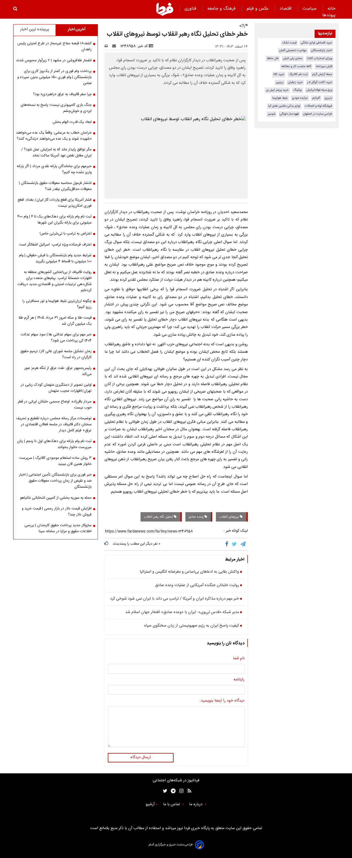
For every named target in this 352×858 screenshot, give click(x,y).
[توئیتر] (164, 791)
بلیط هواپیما (280, 98)
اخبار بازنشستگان (321, 50)
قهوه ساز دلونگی (289, 114)
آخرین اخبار (77, 29)
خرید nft (278, 74)
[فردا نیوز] (164, 9)
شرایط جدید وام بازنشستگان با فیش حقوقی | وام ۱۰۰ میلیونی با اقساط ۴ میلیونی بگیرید (55, 258)
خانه (332, 8)
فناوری (191, 8)
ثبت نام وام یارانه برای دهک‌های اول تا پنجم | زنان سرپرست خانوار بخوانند (54, 444)
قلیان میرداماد (324, 66)
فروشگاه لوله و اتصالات (318, 106)
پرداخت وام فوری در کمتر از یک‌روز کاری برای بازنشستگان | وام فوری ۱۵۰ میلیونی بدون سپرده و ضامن (54, 77)
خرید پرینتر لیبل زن (277, 90)
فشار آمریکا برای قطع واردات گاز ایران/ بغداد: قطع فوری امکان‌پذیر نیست (55, 203)
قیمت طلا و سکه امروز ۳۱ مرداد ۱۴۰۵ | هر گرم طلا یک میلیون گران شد (55, 321)
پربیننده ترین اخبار (34, 29)
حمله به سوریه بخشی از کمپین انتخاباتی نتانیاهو (56, 498)
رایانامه (238, 680)
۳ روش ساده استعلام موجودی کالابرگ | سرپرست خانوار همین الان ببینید (55, 461)
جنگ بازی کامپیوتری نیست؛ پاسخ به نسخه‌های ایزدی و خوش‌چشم (56, 108)
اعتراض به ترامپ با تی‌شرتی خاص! (66, 234)
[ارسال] (115, 46)
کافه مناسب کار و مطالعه (296, 66)
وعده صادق (196, 517)
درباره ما (196, 804)
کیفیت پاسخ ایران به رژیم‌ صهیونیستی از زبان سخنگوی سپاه (191, 626)
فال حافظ (273, 58)
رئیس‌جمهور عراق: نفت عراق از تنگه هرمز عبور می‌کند (58, 371)
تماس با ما (172, 804)
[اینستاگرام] (180, 791)
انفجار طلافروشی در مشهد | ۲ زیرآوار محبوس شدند (54, 60)
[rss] (187, 791)
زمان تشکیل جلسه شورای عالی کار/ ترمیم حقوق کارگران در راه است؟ (56, 354)
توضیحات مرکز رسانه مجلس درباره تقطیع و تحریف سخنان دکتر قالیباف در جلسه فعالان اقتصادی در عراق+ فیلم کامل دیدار (54, 424)
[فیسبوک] (227, 544)
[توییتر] (234, 544)
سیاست (310, 8)
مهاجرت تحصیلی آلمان (293, 50)
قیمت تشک (289, 42)
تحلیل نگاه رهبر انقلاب (159, 517)
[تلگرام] (243, 544)
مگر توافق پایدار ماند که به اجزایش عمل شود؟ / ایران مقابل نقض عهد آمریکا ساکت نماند (56, 153)
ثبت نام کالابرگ (298, 74)
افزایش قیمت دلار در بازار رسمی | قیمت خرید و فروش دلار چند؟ (57, 512)
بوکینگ (297, 90)
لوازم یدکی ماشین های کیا (284, 106)
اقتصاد (286, 8)
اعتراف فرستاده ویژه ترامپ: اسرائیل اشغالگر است (55, 245)
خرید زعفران (295, 82)
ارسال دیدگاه (140, 757)
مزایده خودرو (300, 98)
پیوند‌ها (329, 15)
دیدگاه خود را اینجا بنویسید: (222, 701)
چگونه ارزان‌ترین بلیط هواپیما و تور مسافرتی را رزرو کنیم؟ (57, 304)
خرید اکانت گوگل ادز (319, 82)
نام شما (238, 659)
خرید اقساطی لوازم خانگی (316, 42)
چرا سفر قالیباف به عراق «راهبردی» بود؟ (62, 94)
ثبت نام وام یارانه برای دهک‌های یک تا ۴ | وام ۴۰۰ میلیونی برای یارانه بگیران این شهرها (54, 220)
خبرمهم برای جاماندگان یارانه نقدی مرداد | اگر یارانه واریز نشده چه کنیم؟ (54, 169)
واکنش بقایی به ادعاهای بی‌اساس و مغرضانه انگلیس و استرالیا (189, 572)
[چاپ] (108, 46)
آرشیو (150, 804)
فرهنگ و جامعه (222, 8)
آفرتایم (316, 98)
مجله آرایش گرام (322, 74)
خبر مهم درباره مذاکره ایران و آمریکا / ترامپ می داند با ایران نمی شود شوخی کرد (174, 599)
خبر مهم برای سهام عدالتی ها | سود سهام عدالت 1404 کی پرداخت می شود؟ (56, 338)
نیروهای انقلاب (229, 517)
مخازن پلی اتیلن (292, 58)
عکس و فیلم (258, 8)
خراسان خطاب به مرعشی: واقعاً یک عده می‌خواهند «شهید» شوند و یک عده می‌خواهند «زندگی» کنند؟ (54, 136)
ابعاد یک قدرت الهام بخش (72, 122)
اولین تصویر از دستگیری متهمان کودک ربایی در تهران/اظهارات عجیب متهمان (56, 388)
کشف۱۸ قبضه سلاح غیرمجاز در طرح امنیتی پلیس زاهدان (54, 46)
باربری (328, 98)
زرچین (280, 82)
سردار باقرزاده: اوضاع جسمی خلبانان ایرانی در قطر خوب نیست (55, 405)
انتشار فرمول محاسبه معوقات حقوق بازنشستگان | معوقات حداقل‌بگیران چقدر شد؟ (55, 186)
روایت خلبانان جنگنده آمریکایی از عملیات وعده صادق (197, 586)
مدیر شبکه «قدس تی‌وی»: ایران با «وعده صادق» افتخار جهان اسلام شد (182, 612)
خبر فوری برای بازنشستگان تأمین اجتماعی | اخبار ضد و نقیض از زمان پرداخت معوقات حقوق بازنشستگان (55, 481)
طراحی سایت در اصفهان (317, 114)
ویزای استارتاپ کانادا (319, 58)
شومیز (271, 114)
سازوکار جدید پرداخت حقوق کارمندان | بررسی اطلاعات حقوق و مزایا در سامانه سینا (58, 528)
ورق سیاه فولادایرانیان (319, 90)
